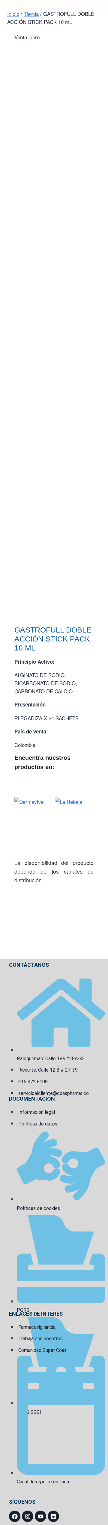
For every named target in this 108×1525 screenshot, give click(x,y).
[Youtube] (40, 1516)
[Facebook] (14, 1516)
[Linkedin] (53, 1516)
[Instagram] (27, 1516)
